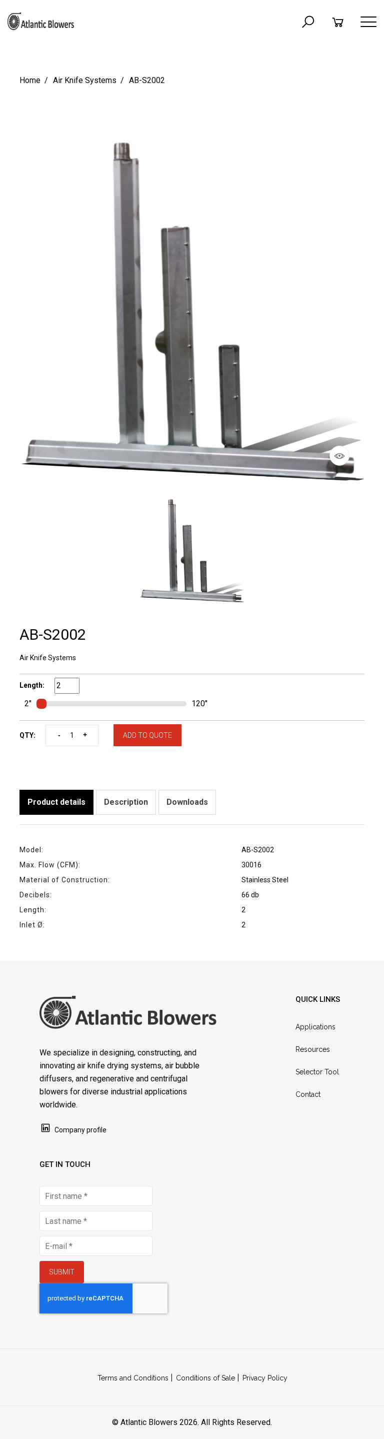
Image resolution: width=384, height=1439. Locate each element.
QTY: (28, 735)
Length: (32, 685)
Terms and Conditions (133, 1378)
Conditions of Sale (205, 1378)
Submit (61, 1272)
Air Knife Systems (84, 80)
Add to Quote (147, 735)
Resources (313, 1049)
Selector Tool (317, 1072)
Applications (316, 1027)
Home (30, 80)
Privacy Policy (265, 1378)
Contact (308, 1094)
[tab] (57, 802)
